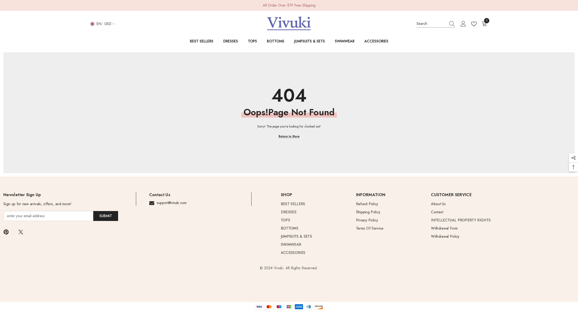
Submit (105, 215)
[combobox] (431, 23)
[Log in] (463, 24)
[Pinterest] (6, 232)
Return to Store (289, 136)
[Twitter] (20, 232)
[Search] (436, 24)
